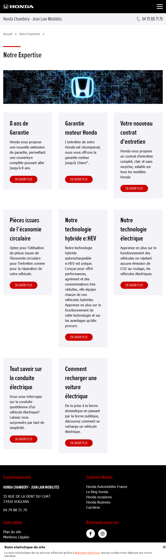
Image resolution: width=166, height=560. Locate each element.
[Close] (162, 546)
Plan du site (12, 532)
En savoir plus (23, 179)
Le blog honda (97, 492)
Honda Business (98, 502)
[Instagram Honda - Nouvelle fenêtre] (102, 533)
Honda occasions (99, 497)
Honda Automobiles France (106, 486)
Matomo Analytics (87, 552)
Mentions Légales (16, 537)
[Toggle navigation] (160, 7)
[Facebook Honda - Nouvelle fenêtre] (90, 533)
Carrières (93, 507)
